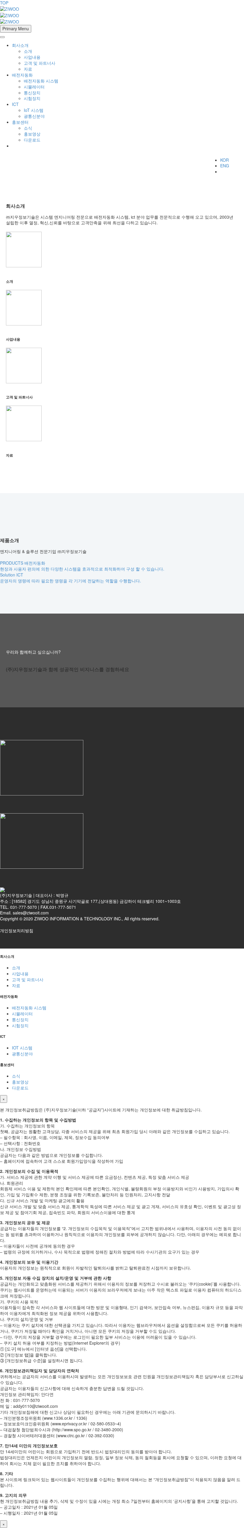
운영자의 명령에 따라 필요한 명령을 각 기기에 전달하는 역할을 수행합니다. (70, 581)
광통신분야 (34, 116)
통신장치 (32, 93)
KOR (224, 160)
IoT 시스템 (33, 110)
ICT (15, 104)
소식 (28, 128)
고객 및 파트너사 (39, 63)
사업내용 (32, 57)
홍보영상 (32, 134)
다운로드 (32, 140)
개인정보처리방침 (16, 930)
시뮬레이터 (34, 87)
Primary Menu (15, 28)
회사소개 (20, 45)
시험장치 (32, 98)
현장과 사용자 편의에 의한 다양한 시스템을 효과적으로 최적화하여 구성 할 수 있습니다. (82, 569)
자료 (28, 69)
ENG (224, 166)
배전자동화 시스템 (41, 81)
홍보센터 (20, 122)
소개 (28, 51)
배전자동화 (22, 75)
